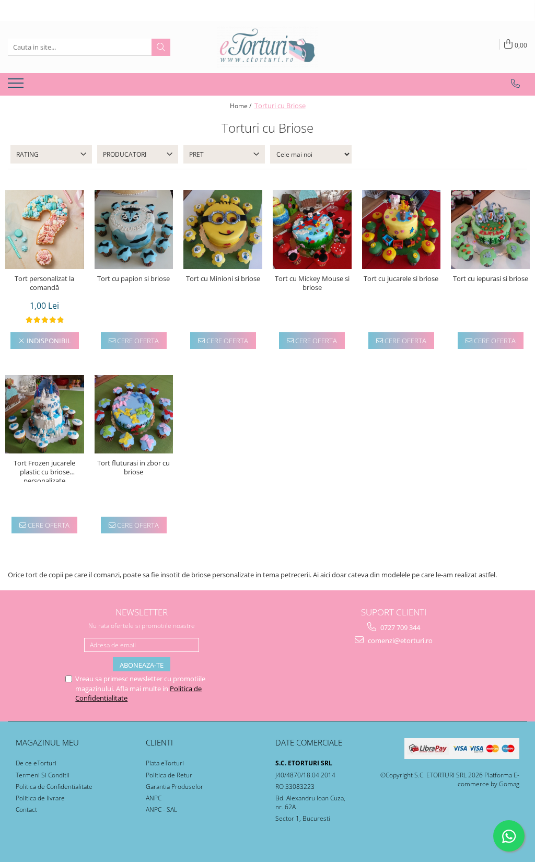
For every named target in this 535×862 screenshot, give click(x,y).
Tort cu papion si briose (133, 278)
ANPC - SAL (161, 809)
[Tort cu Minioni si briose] (222, 229)
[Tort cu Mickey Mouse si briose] (312, 229)
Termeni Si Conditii (42, 775)
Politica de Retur (169, 775)
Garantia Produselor (174, 786)
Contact (26, 809)
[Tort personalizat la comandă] (44, 229)
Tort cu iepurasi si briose (490, 278)
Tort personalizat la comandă (44, 283)
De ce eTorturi (36, 763)
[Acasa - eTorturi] (267, 47)
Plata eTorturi (165, 763)
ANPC (153, 798)
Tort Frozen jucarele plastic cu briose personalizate (44, 470)
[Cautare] (161, 47)
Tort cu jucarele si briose (401, 278)
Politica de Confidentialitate (54, 786)
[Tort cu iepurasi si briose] (490, 229)
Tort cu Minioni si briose (223, 278)
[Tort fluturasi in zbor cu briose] (134, 414)
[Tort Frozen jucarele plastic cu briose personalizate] (44, 414)
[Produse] (17, 86)
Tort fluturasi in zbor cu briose (133, 467)
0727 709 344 (399, 627)
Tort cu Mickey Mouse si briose (312, 283)
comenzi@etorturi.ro (399, 640)
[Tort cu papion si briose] (134, 229)
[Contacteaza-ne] (515, 83)
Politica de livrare (40, 798)
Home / (241, 105)
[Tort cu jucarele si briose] (401, 229)
